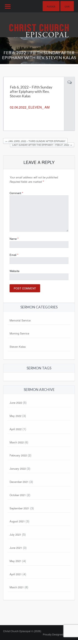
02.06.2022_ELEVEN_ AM (30, 107)
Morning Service (19, 333)
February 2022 (18, 455)
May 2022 (15, 416)
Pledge (51, 6)
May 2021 (15, 561)
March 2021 (17, 587)
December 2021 (19, 482)
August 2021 (17, 521)
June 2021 (16, 548)
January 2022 (18, 468)
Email (14, 255)
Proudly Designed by (59, 634)
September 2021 (19, 508)
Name (14, 239)
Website (14, 271)
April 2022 (16, 429)
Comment (16, 193)
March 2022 (17, 442)
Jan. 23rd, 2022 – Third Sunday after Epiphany (35, 141)
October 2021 (18, 495)
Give (67, 6)
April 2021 (16, 574)
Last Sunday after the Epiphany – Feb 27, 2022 (42, 144)
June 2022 (16, 403)
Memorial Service (20, 320)
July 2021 (15, 534)
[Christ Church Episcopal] (39, 24)
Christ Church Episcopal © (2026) (22, 631)
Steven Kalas (18, 347)
